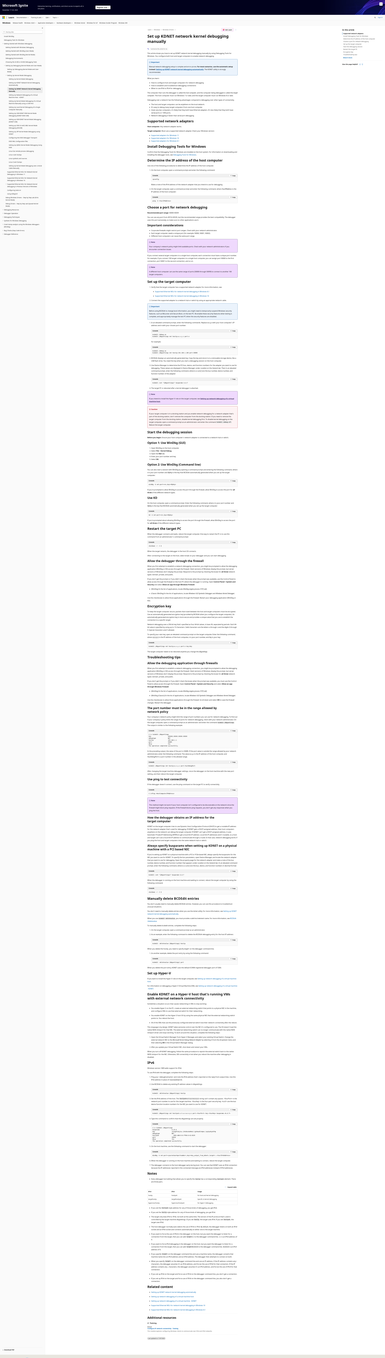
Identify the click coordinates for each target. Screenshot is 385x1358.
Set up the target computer (352, 44)
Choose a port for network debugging (356, 41)
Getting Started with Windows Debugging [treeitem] (20, 47)
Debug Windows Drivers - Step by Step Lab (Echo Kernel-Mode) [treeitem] (22, 199)
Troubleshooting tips (350, 55)
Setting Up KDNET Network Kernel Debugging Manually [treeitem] (25, 90)
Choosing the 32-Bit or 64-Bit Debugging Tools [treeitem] (21, 62)
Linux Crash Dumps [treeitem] (15, 162)
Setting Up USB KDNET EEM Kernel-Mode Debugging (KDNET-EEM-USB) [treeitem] (22, 114)
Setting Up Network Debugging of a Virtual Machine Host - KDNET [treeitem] (23, 96)
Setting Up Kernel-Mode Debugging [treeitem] (21, 79)
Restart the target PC (350, 49)
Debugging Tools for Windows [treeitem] (14, 40)
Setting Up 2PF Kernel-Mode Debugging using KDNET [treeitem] (24, 133)
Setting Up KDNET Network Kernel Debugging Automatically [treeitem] (24, 84)
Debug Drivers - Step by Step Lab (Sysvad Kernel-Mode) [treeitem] (22, 205)
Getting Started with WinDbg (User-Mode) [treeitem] (20, 51)
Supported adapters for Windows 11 (165, 135)
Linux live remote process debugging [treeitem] (21, 151)
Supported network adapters (353, 33)
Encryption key (348, 52)
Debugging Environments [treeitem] (14, 58)
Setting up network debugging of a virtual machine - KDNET (174, 1301)
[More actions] (236, 29)
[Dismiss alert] (381, 4)
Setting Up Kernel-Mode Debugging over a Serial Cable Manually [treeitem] (25, 167)
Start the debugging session (352, 47)
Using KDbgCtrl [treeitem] (12, 194)
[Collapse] (42, 28)
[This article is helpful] (360, 64)
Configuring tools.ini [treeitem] (14, 190)
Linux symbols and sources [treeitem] (18, 158)
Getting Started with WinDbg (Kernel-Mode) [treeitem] (20, 55)
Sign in (380, 17)
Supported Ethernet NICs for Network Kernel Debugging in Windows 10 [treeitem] (22, 179)
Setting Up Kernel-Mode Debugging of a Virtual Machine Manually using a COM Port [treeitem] (25, 102)
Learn (150, 30)
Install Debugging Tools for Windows (355, 36)
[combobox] (22, 32)
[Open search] (375, 17)
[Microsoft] (3, 17)
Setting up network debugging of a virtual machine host (172, 1296)
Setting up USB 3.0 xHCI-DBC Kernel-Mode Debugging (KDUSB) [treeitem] (23, 127)
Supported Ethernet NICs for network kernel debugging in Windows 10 (182, 296)
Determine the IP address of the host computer (359, 39)
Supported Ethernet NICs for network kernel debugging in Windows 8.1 (182, 291)
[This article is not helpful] (362, 64)
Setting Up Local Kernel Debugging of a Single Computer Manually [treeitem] (24, 108)
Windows (157, 30)
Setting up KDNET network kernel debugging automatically (180, 69)
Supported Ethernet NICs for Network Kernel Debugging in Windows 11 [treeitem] (22, 173)
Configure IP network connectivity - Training (162, 1328)
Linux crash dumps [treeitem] (15, 155)
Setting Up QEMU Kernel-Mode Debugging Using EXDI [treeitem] (25, 146)
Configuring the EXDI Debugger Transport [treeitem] (23, 138)
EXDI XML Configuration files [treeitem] (18, 141)
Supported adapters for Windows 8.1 (165, 141)
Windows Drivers (168, 30)
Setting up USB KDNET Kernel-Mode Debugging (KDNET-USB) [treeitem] (25, 120)
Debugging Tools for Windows (184, 155)
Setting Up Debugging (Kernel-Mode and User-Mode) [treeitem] (23, 70)
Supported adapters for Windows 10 (165, 138)
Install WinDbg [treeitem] (9, 36)
